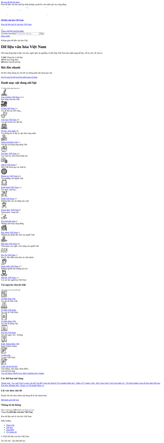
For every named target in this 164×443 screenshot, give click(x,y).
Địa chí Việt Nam (8, 255)
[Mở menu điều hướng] (2, 29)
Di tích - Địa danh (8, 131)
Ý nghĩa (86, 383)
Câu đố (32, 383)
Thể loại (12, 31)
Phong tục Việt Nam (9, 176)
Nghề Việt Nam (7, 199)
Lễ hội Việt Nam (8, 108)
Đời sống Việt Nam (9, 244)
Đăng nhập (5, 36)
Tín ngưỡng (62, 383)
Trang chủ (5, 31)
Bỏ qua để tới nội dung (10, 2)
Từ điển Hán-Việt (8, 299)
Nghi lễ (53, 383)
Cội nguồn (32, 385)
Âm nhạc (5, 385)
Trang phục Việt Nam (10, 210)
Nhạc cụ (40, 385)
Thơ (21, 383)
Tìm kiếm (20, 31)
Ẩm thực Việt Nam (9, 153)
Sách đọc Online (37, 373)
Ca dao (26, 383)
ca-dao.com (5, 355)
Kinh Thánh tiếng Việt (10, 344)
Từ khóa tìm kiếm (8, 33)
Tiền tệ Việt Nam (8, 165)
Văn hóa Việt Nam (9, 120)
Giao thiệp (117, 383)
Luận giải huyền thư (9, 366)
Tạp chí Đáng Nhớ (8, 373)
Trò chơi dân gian (8, 221)
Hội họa (157, 383)
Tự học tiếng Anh (23, 373)
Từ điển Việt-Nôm (8, 310)
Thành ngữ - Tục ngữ (10, 383)
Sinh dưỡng (134, 383)
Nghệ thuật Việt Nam (10, 187)
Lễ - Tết (125, 383)
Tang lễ (142, 383)
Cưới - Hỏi (95, 383)
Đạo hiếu (150, 383)
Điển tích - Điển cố (75, 383)
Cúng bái (46, 383)
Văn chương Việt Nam (10, 97)
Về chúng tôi (11, 432)
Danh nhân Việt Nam (10, 266)
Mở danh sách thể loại (10, 400)
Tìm (41, 34)
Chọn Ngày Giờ (106, 383)
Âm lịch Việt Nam (8, 332)
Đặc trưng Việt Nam (9, 232)
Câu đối (39, 383)
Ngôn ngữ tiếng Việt (9, 142)
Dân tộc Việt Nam (8, 277)
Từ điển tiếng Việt (8, 321)
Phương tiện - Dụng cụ (18, 385)
